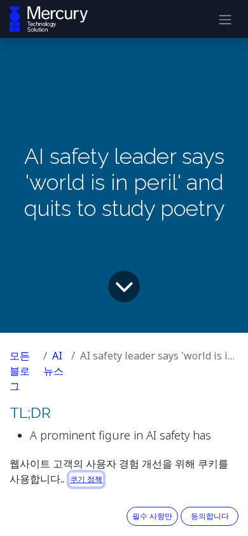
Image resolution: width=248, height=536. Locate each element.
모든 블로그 (20, 371)
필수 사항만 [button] (152, 516)
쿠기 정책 (86, 479)
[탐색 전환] (225, 19)
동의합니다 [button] (210, 516)
